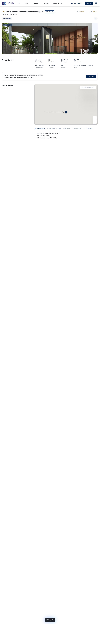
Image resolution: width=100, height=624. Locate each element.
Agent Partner (57, 3)
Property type (39, 62)
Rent (26, 3)
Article (46, 3)
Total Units (51, 62)
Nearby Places (7, 85)
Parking (63, 68)
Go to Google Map (87, 87)
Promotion (36, 3)
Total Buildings (39, 68)
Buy (19, 3)
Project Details (7, 60)
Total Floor (51, 68)
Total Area (64, 62)
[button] (66, 112)
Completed (77, 62)
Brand (75, 68)
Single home (7, 19)
